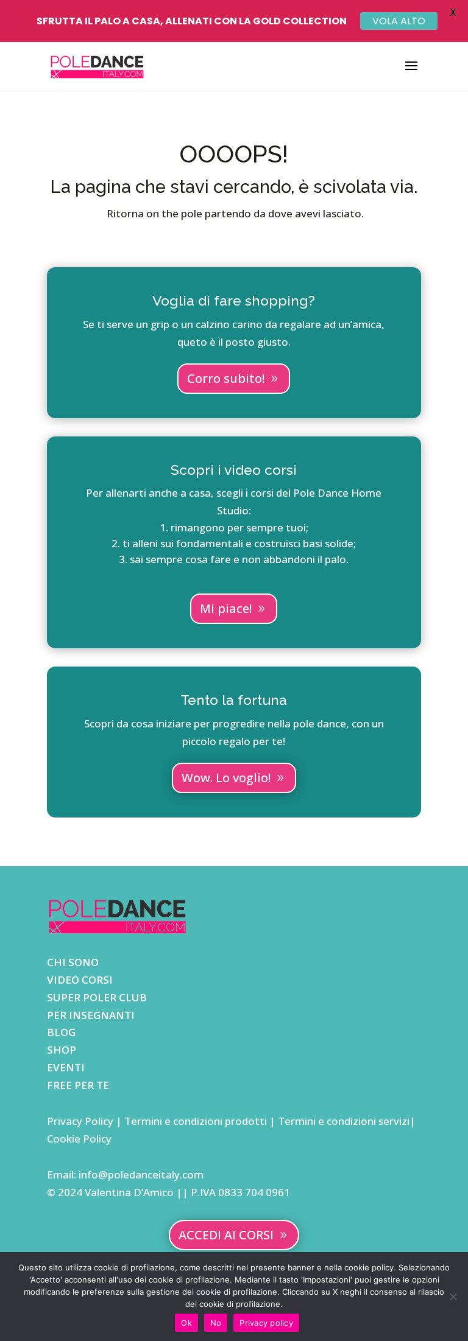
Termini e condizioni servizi (344, 1121)
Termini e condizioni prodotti (195, 1121)
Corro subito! (225, 378)
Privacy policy (266, 1323)
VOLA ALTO (398, 21)
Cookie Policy (79, 1139)
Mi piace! (226, 608)
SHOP (61, 1050)
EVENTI (66, 1067)
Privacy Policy (81, 1121)
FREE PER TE (78, 1085)
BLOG (61, 1032)
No (216, 1323)
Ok (186, 1323)
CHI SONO (73, 962)
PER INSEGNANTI (91, 1015)
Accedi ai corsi (226, 1235)
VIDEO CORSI (80, 980)
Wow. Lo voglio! (226, 777)
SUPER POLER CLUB (97, 997)
